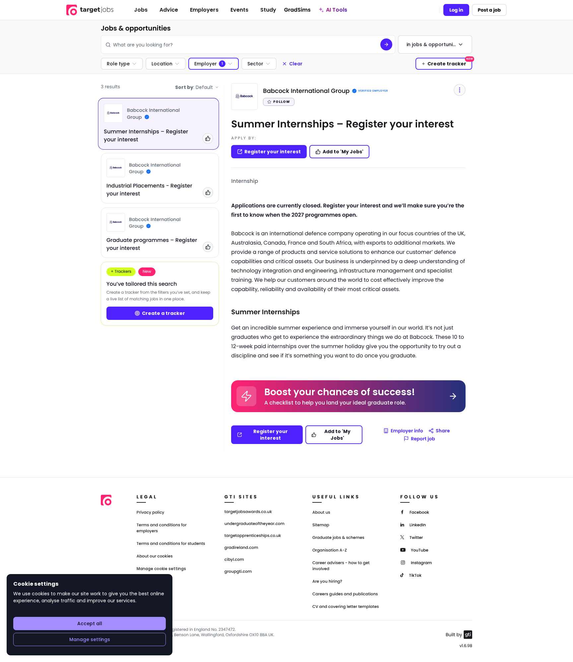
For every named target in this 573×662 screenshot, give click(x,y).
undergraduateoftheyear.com (254, 524)
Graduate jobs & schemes (338, 538)
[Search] (386, 44)
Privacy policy (150, 512)
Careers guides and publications (345, 594)
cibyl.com (234, 559)
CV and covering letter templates (345, 607)
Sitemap (320, 525)
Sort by (194, 87)
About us (321, 512)
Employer (205, 63)
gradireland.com (241, 548)
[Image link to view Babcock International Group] (113, 113)
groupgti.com (238, 571)
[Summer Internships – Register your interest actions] (460, 90)
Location (162, 63)
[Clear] (370, 44)
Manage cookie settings (161, 568)
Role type (118, 63)
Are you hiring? (327, 581)
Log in (456, 10)
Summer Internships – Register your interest (342, 124)
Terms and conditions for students (171, 544)
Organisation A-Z (329, 550)
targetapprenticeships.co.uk (252, 536)
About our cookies (155, 556)
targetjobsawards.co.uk (248, 512)
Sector (255, 63)
